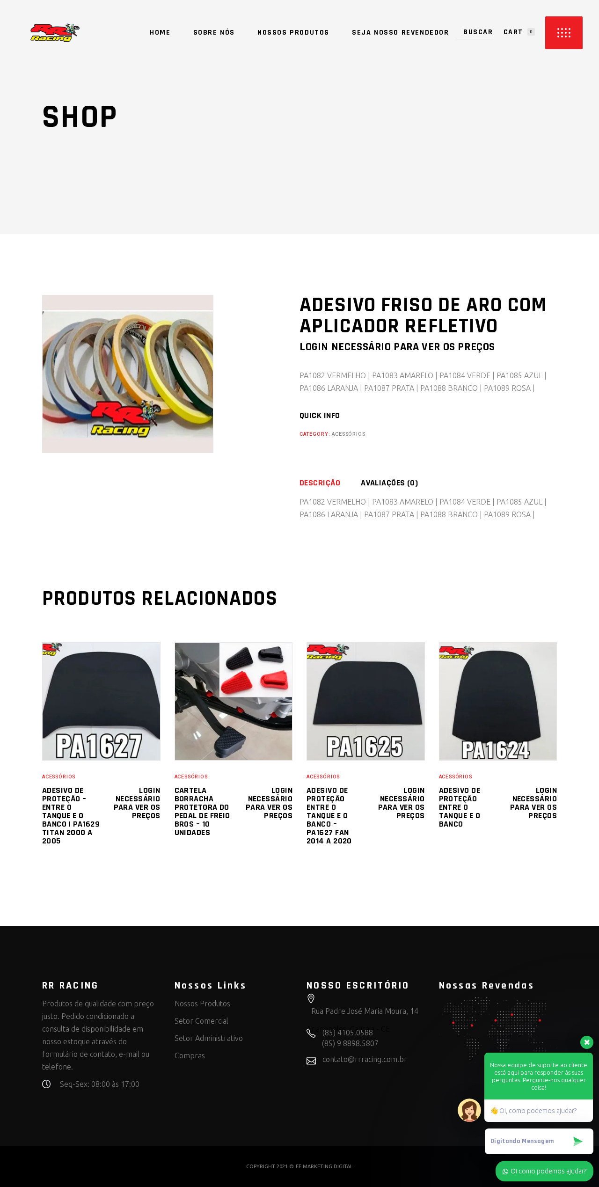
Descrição (320, 483)
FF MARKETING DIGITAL (324, 1166)
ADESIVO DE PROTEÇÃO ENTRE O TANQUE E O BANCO (460, 807)
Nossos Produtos (202, 1003)
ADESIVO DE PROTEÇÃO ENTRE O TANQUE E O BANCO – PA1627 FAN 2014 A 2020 (329, 815)
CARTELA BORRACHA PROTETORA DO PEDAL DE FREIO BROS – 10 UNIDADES (202, 811)
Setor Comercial (201, 1021)
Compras (190, 1055)
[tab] (329, 483)
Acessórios (348, 434)
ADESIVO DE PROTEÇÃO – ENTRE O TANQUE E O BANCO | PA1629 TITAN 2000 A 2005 (71, 815)
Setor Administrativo (209, 1038)
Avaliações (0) (389, 483)
